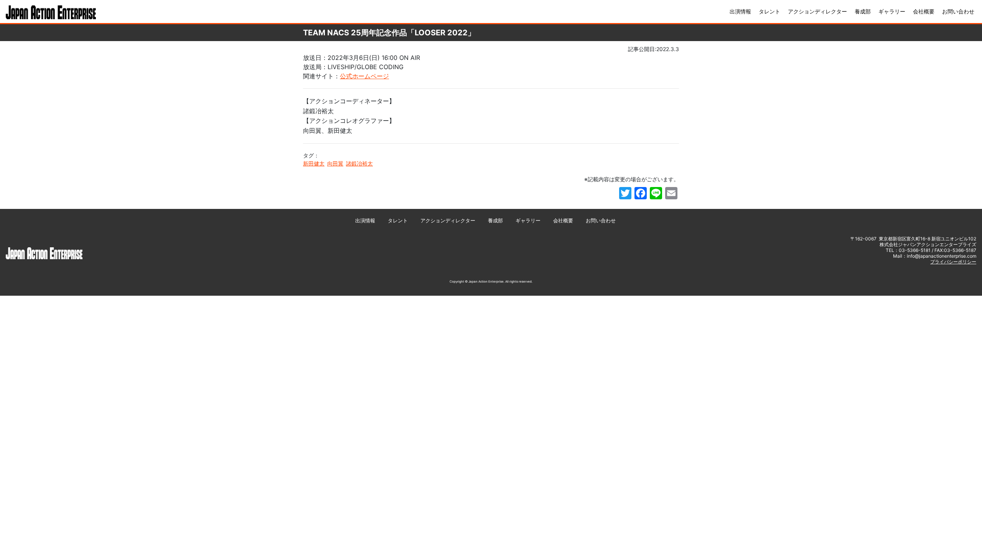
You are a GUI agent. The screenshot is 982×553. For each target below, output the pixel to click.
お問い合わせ (958, 11)
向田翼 (335, 163)
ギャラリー (891, 11)
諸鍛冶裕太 (359, 163)
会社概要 (923, 11)
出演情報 (740, 11)
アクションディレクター (817, 11)
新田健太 (314, 163)
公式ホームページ (364, 76)
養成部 (863, 11)
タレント (769, 11)
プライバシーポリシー (953, 262)
